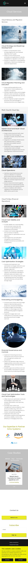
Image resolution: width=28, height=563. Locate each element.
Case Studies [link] (19, 459)
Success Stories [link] (15, 460)
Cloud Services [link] (14, 544)
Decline (7, 559)
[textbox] (14, 530)
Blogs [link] (13, 459)
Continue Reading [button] (14, 482)
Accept (21, 559)
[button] (25, 3)
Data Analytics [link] (14, 542)
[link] (6, 3)
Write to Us (14, 517)
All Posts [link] (7, 459)
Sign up (14, 535)
